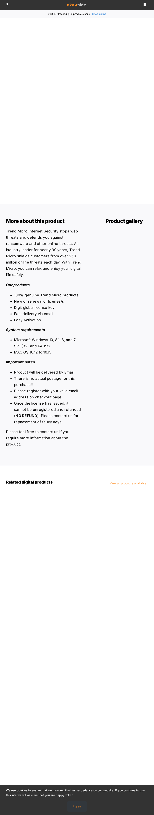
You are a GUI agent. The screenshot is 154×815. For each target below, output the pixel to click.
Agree (77, 806)
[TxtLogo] (76, 5)
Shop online (99, 13)
